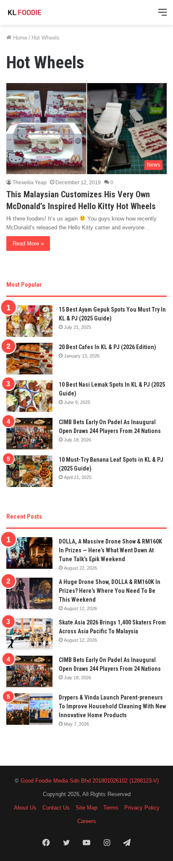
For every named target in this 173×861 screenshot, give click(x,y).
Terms (110, 807)
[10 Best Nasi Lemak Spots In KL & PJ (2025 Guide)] (29, 396)
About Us (25, 807)
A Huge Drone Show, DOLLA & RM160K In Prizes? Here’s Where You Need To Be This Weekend (109, 590)
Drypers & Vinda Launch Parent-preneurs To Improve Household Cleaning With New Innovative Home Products (112, 706)
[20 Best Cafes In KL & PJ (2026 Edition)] (29, 358)
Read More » (28, 243)
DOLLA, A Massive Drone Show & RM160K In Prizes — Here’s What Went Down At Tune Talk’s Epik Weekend (110, 550)
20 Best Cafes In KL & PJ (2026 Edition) (107, 347)
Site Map (86, 807)
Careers (86, 821)
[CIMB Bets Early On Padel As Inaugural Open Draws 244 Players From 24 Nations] (29, 433)
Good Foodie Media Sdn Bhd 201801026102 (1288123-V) (90, 781)
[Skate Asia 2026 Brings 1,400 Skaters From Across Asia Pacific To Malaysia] (29, 634)
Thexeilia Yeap (30, 183)
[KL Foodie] (39, 12)
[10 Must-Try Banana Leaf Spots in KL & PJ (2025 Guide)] (29, 471)
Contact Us (56, 807)
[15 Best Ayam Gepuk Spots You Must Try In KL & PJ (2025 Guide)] (29, 321)
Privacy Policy (142, 807)
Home (19, 38)
